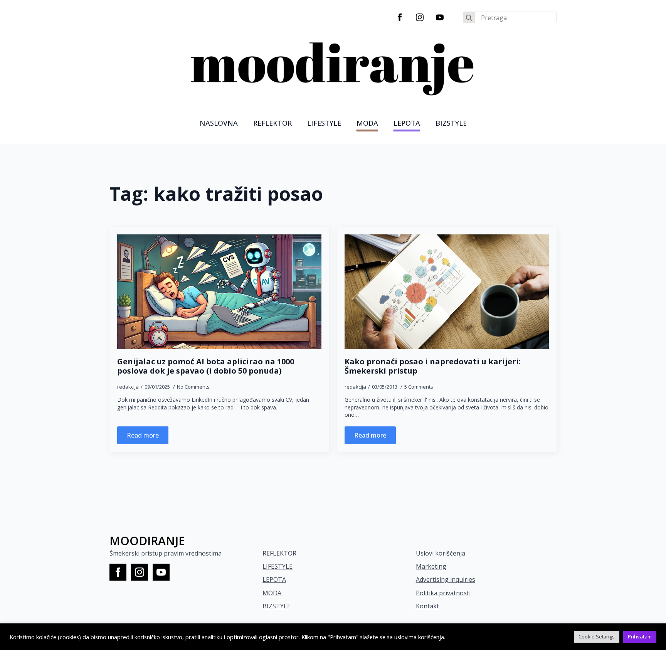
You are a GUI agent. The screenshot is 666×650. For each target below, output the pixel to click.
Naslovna (219, 123)
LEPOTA (407, 123)
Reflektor (272, 123)
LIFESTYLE (324, 123)
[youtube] (439, 17)
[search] (469, 18)
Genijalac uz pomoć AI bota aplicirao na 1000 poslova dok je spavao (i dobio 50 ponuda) (205, 366)
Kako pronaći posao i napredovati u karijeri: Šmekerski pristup (433, 366)
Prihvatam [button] (640, 636)
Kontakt (427, 606)
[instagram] (419, 17)
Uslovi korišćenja (440, 553)
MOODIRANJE (147, 541)
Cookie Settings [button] (597, 636)
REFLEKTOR (279, 553)
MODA (367, 123)
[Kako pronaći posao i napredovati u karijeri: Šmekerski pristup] (447, 291)
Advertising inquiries (445, 579)
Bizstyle (451, 123)
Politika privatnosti (443, 593)
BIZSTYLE (276, 606)
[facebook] (399, 17)
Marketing (431, 566)
